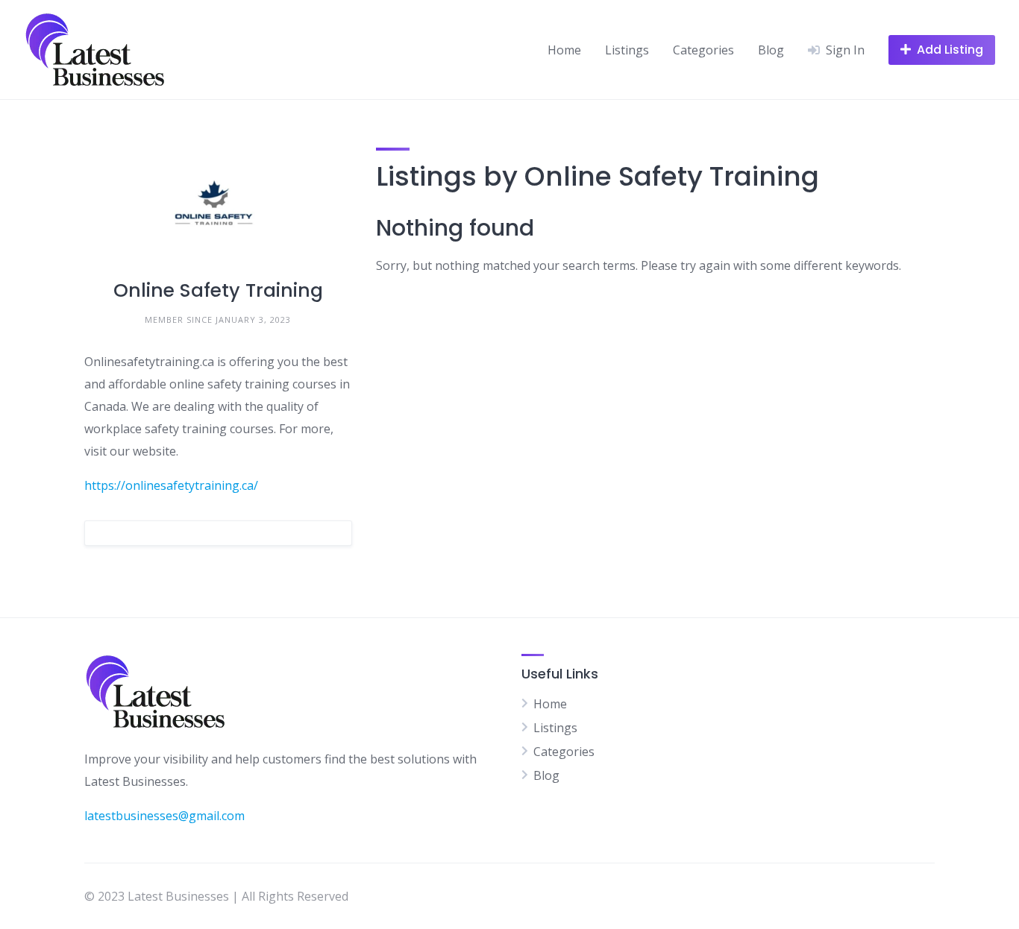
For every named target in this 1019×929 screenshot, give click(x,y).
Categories (703, 50)
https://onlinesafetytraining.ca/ (171, 485)
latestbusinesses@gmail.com (164, 815)
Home (564, 50)
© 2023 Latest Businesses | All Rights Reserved (216, 896)
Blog (771, 50)
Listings (627, 50)
